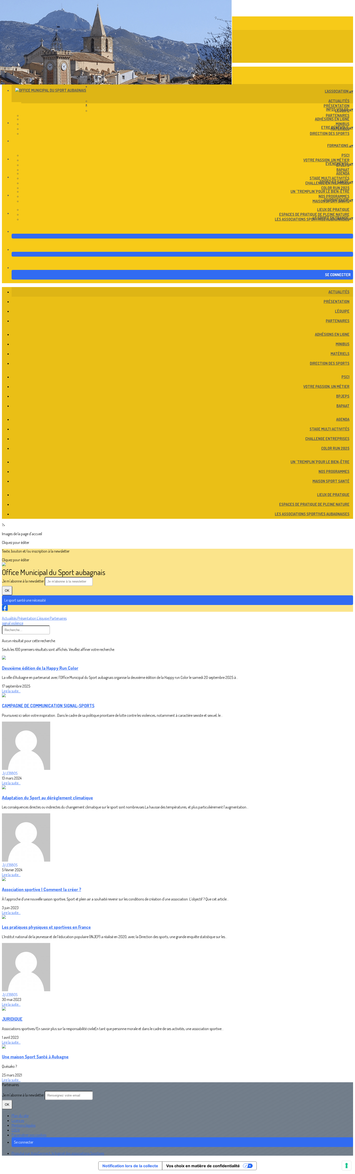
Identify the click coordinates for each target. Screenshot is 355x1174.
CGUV (16, 1130)
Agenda (342, 173)
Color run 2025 (335, 187)
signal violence (12, 623)
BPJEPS (342, 396)
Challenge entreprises (327, 438)
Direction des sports (329, 133)
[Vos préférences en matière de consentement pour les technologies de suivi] (346, 1165)
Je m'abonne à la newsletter (23, 581)
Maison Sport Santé (330, 481)
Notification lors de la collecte (130, 1165)
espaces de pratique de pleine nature (314, 214)
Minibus (342, 123)
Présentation (336, 105)
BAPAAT (342, 169)
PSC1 (345, 155)
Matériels (340, 353)
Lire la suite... (11, 691)
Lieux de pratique (333, 209)
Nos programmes (334, 196)
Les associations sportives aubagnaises (312, 219)
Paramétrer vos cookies (29, 1134)
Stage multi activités (329, 178)
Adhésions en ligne (332, 119)
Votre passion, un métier (326, 160)
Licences (18, 1120)
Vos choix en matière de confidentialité (203, 1165)
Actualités (338, 100)
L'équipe (342, 311)
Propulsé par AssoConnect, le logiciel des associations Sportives (58, 1153)
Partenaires (337, 115)
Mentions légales (24, 1125)
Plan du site (20, 1115)
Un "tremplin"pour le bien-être (320, 191)
